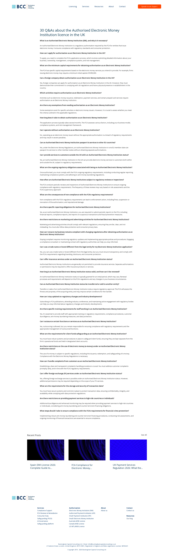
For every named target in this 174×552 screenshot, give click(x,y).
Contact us (130, 510)
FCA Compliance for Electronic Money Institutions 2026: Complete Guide (86, 466)
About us (104, 510)
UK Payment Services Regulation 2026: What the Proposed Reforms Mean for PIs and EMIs (128, 466)
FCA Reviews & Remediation (47, 513)
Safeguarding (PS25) (44, 518)
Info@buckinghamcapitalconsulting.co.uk (102, 544)
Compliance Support (44, 510)
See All (144, 435)
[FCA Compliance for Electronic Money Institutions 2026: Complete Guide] (87, 450)
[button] (72, 6)
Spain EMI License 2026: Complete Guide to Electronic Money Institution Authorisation (45, 466)
